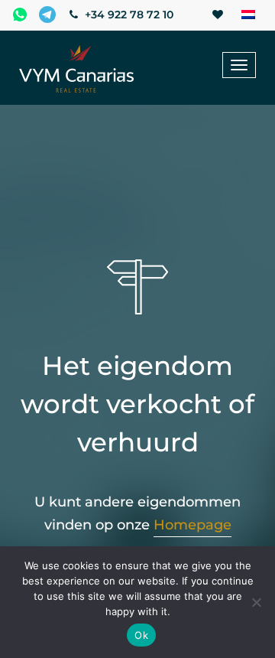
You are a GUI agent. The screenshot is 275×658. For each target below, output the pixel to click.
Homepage (192, 524)
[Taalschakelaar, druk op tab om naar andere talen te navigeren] (248, 15)
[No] (256, 602)
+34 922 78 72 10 (127, 14)
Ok (141, 635)
